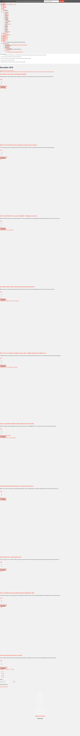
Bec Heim (4, 227)
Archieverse (2, 300)
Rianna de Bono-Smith (6, 435)
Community (40, 711)
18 (3, 673)
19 (3, 675)
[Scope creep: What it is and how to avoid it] (40, 652)
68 (11, 669)
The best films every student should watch (10, 557)
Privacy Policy (40, 693)
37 (8, 669)
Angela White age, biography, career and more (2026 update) (13, 61)
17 (3, 671)
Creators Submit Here (40, 713)
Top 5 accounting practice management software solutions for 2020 (17, 592)
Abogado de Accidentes (40, 716)
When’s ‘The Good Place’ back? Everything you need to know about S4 (18, 145)
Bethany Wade (4, 156)
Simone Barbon (5, 667)
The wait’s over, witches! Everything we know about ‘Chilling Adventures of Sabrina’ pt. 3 (23, 353)
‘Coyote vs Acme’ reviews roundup (7, 60)
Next (13, 669)
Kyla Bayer (4, 364)
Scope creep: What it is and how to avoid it (11, 655)
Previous (1, 669)
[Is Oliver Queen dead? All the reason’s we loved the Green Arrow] (40, 483)
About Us (40, 691)
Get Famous (40, 695)
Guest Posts (40, 705)
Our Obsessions (10, 70)
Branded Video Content (40, 701)
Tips (40, 707)
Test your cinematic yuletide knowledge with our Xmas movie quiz (17, 423)
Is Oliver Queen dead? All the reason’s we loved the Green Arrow (16, 486)
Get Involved (40, 703)
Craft (1, 606)
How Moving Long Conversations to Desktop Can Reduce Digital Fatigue (15, 58)
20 (3, 677)
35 (6, 669)
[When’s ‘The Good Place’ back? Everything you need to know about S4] (40, 142)
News (5, 70)
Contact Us (40, 697)
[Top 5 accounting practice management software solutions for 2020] (18, 590)
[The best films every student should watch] (40, 554)
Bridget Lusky (4, 85)
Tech (1, 571)
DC (0, 159)
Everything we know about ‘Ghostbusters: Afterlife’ (13, 74)
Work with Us (40, 699)
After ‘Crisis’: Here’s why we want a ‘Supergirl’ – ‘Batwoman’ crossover (18, 215)
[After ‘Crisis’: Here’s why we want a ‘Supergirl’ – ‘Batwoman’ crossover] (40, 213)
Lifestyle (1, 70)
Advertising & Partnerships (40, 709)
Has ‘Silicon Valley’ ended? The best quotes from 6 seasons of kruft (17, 286)
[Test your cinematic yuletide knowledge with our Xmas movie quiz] (40, 421)
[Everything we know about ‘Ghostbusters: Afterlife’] (27, 71)
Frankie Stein (4, 568)
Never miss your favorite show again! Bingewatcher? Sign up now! (29, 1)
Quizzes (15, 367)
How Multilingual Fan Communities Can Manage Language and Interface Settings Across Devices (26, 54)
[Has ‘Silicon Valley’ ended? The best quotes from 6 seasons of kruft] (40, 284)
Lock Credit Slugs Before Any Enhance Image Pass (10, 56)
